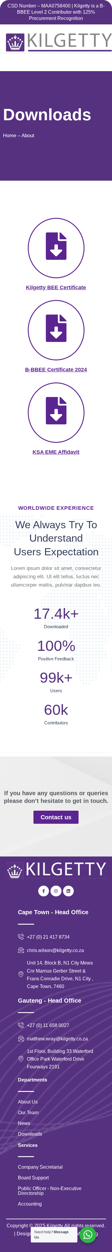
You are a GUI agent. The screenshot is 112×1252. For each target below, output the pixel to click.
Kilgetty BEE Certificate (56, 287)
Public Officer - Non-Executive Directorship (50, 1191)
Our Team (28, 1112)
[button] (14, 62)
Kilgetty (55, 1225)
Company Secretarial (40, 1167)
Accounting (30, 1203)
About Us (28, 1101)
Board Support (33, 1177)
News (24, 1123)
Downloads (30, 1134)
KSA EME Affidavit (56, 452)
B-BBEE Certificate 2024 (56, 370)
